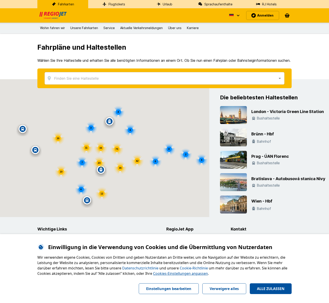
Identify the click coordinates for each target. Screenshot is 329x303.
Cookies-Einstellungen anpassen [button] (180, 273)
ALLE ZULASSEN (270, 288)
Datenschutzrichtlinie (140, 268)
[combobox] (164, 78)
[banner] (53, 15)
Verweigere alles (224, 288)
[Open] (280, 78)
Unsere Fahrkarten (84, 28)
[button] (234, 15)
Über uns (175, 28)
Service (109, 28)
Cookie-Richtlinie (194, 268)
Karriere (193, 28)
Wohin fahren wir (52, 28)
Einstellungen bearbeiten (168, 288)
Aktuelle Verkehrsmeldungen (141, 28)
